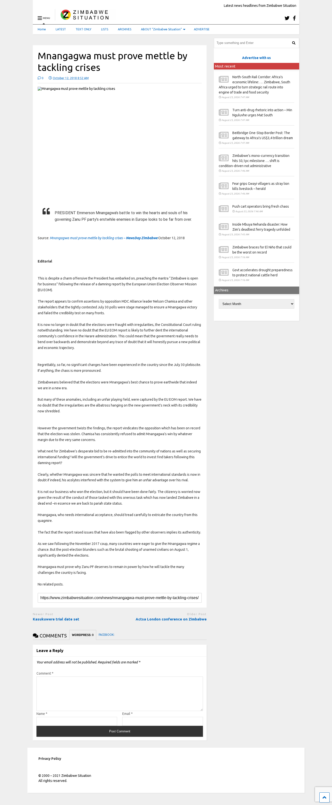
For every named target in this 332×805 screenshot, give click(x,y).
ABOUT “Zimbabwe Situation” (161, 29)
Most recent (225, 66)
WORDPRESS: (83, 634)
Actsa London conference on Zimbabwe (171, 619)
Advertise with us (256, 58)
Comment (44, 673)
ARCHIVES (124, 29)
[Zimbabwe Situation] (85, 18)
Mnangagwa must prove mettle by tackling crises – (103, 238)
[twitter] (287, 18)
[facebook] (294, 18)
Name (41, 714)
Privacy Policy (49, 759)
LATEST (61, 29)
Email (127, 714)
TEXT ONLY (83, 29)
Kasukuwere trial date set (56, 619)
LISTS (104, 29)
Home (42, 29)
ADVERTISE (202, 29)
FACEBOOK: (107, 634)
